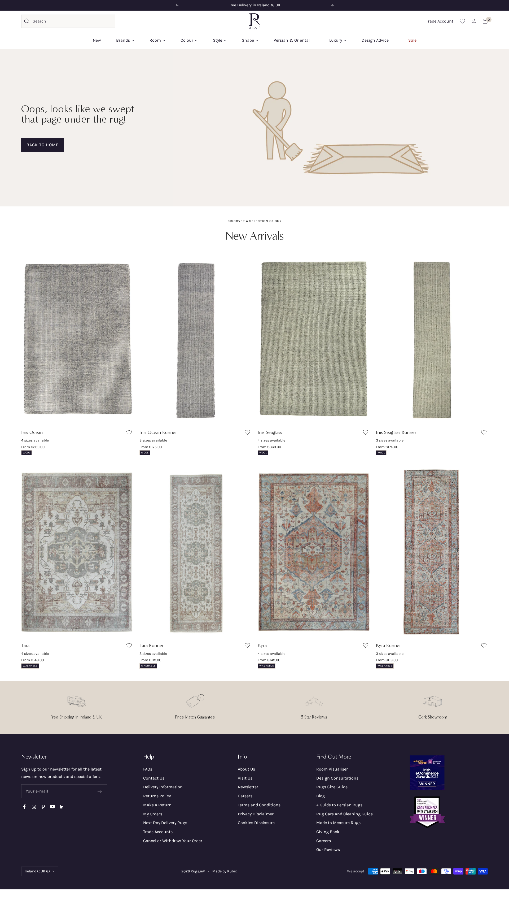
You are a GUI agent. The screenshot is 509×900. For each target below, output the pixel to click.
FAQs (147, 769)
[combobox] (72, 21)
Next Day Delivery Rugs (165, 822)
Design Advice (375, 40)
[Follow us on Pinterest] (43, 806)
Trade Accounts (158, 831)
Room (155, 40)
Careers (245, 795)
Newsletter (248, 786)
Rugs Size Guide (332, 786)
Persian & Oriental (292, 40)
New (97, 40)
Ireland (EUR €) (37, 871)
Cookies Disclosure (256, 822)
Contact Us (153, 778)
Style (217, 40)
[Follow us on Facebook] (24, 806)
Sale (412, 40)
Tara (25, 645)
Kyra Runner (388, 645)
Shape (248, 40)
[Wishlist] (462, 21)
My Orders (152, 813)
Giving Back (327, 831)
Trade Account (439, 21)
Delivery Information (163, 786)
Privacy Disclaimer (256, 813)
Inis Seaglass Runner (396, 432)
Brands (123, 40)
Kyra (262, 645)
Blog (320, 795)
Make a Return (157, 804)
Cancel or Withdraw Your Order (172, 840)
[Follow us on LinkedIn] (61, 806)
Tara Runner (151, 645)
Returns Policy (157, 795)
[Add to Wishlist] (129, 433)
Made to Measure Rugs (338, 822)
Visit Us (245, 778)
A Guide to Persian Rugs (339, 804)
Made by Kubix (224, 871)
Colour (187, 40)
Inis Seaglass (270, 432)
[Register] (100, 791)
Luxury (335, 40)
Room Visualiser (332, 769)
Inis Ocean (32, 432)
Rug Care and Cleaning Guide (344, 813)
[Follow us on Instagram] (33, 806)
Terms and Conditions (259, 804)
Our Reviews (328, 849)
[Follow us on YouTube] (52, 806)
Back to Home (43, 144)
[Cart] (485, 21)
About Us (246, 769)
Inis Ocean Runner (158, 432)
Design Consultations (337, 778)
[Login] (473, 21)
